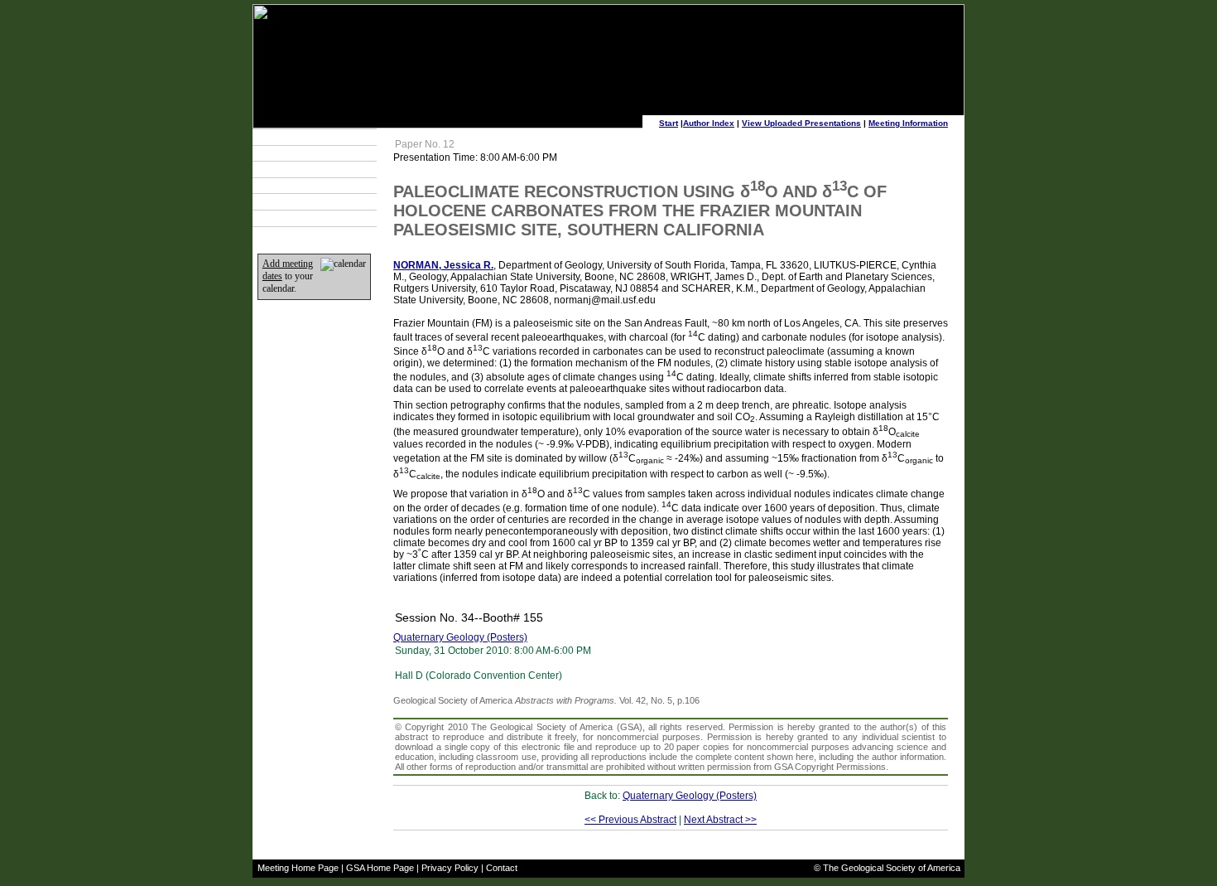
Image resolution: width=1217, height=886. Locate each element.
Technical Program (304, 137)
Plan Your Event (298, 153)
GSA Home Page (380, 868)
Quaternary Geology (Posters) (460, 637)
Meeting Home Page (298, 868)
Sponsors (286, 202)
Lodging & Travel (300, 169)
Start (668, 123)
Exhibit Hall (288, 186)
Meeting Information (908, 123)
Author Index (708, 123)
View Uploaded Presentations (801, 123)
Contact (501, 868)
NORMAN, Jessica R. (443, 265)
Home (279, 218)
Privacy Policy (450, 868)
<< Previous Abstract (630, 819)
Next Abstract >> (720, 819)
